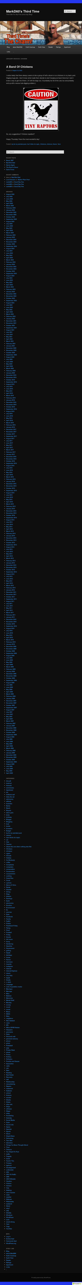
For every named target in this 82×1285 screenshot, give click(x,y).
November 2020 (11, 350)
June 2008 (9, 687)
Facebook (9, 917)
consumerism (10, 874)
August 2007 (10, 710)
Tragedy (8, 1156)
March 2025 (10, 233)
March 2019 (10, 395)
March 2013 (10, 558)
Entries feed (10, 1239)
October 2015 (10, 488)
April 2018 (9, 420)
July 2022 (9, 305)
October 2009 (10, 651)
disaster (8, 889)
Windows (9, 1215)
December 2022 (11, 294)
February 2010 (10, 642)
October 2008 (10, 678)
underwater (10, 1170)
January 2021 (10, 346)
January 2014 (10, 536)
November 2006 (11, 730)
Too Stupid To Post (12, 1152)
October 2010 (10, 624)
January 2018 (10, 427)
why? (8, 1208)
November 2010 (11, 622)
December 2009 (11, 646)
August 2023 (10, 276)
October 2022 (10, 298)
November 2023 (11, 269)
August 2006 (10, 737)
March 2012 (10, 585)
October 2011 (10, 597)
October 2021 (10, 325)
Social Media (10, 1120)
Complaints (10, 865)
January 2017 (10, 454)
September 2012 (11, 572)
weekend (9, 1204)
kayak (8, 978)
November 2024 (11, 242)
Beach (8, 808)
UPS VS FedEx (11, 1174)
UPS (7, 1172)
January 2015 (10, 509)
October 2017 (10, 434)
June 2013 (9, 551)
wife (7, 1211)
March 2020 (10, 368)
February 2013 (10, 561)
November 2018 (11, 405)
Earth (8, 901)
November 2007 (11, 703)
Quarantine (9, 1064)
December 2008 (11, 674)
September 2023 (11, 273)
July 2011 (9, 603)
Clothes (8, 858)
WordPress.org (11, 1243)
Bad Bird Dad (10, 163)
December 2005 (11, 755)
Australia (9, 804)
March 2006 (10, 748)
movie (8, 1009)
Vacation (9, 1181)
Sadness (9, 1091)
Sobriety (9, 1118)
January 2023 (10, 291)
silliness (9, 1109)
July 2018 (9, 413)
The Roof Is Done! (12, 167)
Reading (9, 1073)
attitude (8, 801)
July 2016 (9, 468)
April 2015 (9, 502)
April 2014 (9, 529)
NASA (8, 1014)
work (7, 1220)
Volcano (9, 1186)
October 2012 (10, 570)
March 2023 (10, 287)
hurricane (9, 962)
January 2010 (10, 644)
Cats (7, 842)
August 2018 (10, 411)
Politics (8, 1057)
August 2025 (10, 221)
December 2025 (11, 212)
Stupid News (10, 1136)
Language (9, 984)
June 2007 (9, 714)
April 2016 (9, 475)
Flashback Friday (12, 926)
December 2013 (11, 538)
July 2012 (9, 576)
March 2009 (10, 667)
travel (8, 1159)
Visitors (8, 1183)
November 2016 (11, 459)
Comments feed (11, 1241)
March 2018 (10, 423)
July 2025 (9, 224)
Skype (8, 1111)
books (8, 826)
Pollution (9, 1059)
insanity (8, 964)
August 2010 (10, 628)
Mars (7, 993)
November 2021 (11, 323)
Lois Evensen (10, 180)
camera (8, 835)
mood (8, 1007)
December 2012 (11, 565)
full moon (9, 939)
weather (8, 1197)
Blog (8, 47)
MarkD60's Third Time (22, 11)
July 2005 (9, 766)
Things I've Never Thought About (17, 1145)
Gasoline (9, 946)
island (8, 973)
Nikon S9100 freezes (13, 1027)
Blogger (8, 819)
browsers (9, 828)
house (8, 957)
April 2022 (9, 312)
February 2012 (10, 588)
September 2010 (11, 626)
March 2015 (10, 504)
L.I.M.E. (8, 982)
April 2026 (9, 203)
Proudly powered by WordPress (41, 1277)
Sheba (8, 1102)
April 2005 (9, 773)
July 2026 (9, 196)
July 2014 (9, 522)
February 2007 (10, 723)
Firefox (8, 923)
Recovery (9, 1077)
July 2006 (9, 739)
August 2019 (10, 384)
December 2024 (11, 239)
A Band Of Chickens (19, 67)
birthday (9, 817)
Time (8, 1147)
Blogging (9, 822)
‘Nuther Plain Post (24, 180)
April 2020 (9, 366)
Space (8, 1127)
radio (8, 1066)
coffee (8, 862)
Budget (8, 831)
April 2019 (9, 393)
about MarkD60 (17, 47)
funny (8, 941)
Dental (8, 887)
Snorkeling (9, 1116)
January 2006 (10, 753)
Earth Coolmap (30, 47)
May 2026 (9, 201)
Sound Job (9, 1125)
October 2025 (10, 217)
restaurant (9, 1088)
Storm (8, 1134)
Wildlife (8, 1213)
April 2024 (9, 258)
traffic (8, 1154)
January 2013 (10, 563)
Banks (8, 806)
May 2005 (9, 771)
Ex (7, 910)
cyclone (8, 883)
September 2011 (11, 599)
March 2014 (10, 531)
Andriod (9, 783)
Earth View (41, 47)
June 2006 (9, 741)
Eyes (7, 914)
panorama (9, 1032)
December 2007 (11, 701)
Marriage (9, 991)
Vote (7, 1188)
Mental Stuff (10, 1000)
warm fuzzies (10, 1192)
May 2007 (9, 716)
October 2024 (10, 244)
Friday (8, 935)
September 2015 (11, 490)
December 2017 (11, 429)
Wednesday (10, 1201)
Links (8, 52)
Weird (8, 1206)
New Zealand (10, 1021)
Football (9, 932)
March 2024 (10, 260)
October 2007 (10, 705)
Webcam (9, 1199)
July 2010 (9, 631)
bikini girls (9, 813)
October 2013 (10, 542)
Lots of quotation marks (14, 987)
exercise (9, 912)
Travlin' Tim (10, 1161)
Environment (10, 908)
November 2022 (11, 296)
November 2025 (11, 215)
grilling (8, 950)
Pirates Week (10, 1050)
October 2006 (10, 732)
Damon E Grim (11, 885)
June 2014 (9, 524)
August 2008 (10, 683)
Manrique (9, 989)
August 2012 (10, 574)
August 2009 (10, 655)
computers (9, 867)
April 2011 (9, 610)
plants (8, 1052)
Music (8, 1012)
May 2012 (9, 581)
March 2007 (10, 721)
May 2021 (9, 337)
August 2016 (10, 466)
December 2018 (11, 402)
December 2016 (11, 457)
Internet (8, 969)
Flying (8, 928)
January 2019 (10, 400)
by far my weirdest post (19, 144)
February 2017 (10, 452)
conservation (10, 869)
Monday (8, 1002)
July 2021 (9, 332)
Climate (8, 856)
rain (7, 1068)
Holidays (9, 955)
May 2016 (9, 472)
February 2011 (10, 615)
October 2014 (10, 515)
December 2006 (11, 728)
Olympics (9, 1030)
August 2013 (10, 547)
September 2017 (11, 436)
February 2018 (10, 425)
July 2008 (9, 685)
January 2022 (10, 319)
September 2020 (11, 355)
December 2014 (11, 511)
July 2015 (9, 495)
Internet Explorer (11, 971)
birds (8, 815)
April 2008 (9, 692)
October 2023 (10, 271)
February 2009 (10, 669)
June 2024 (9, 253)
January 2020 (10, 373)
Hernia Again (10, 165)
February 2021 (10, 343)
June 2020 (9, 362)
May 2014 (9, 527)
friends (8, 937)
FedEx (8, 921)
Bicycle (8, 810)
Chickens (43, 144)
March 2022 (10, 314)
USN (7, 1177)
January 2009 (10, 671)
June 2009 (9, 660)
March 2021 (10, 341)
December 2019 (11, 375)
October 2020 (10, 352)
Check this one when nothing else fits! (18, 847)
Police (8, 1054)
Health (8, 953)
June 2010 (9, 633)
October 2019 (10, 380)
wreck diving (10, 1222)
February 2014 (10, 533)
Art (7, 792)
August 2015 (10, 493)
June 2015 (9, 497)
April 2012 (9, 583)
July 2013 (9, 549)
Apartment (67, 47)
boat (7, 824)
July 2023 (9, 278)
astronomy (9, 799)
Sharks (8, 1100)
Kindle (8, 980)
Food (8, 930)
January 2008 (10, 698)
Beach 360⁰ (9, 160)
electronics (9, 903)
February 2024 (10, 262)
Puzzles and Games (12, 1061)
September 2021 (11, 328)
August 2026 (10, 194)
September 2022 (11, 300)
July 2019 (9, 386)
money (8, 1005)
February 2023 (10, 289)
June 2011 (9, 606)
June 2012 (9, 579)
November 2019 (11, 377)
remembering (10, 1084)
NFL (7, 1025)
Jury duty (9, 975)
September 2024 (11, 246)
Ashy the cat (10, 797)
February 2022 (10, 316)
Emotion (9, 905)
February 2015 (10, 506)
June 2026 (9, 199)
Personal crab (10, 1036)
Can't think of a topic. (33, 144)
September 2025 (11, 219)
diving (8, 892)
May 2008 (9, 689)
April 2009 (9, 664)
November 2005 (11, 757)
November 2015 (11, 486)
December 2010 (11, 619)
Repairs (8, 1086)
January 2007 (10, 726)
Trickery (8, 1163)
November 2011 (11, 594)
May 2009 (9, 662)
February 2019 (10, 398)
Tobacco (9, 1149)
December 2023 (11, 267)
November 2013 (11, 540)
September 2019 (11, 382)
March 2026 (10, 206)
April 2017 (9, 447)
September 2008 (11, 680)
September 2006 (11, 735)
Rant (7, 1070)
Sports (8, 1131)
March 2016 (10, 477)
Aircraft (8, 781)
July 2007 (9, 712)
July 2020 (9, 359)
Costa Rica (9, 878)
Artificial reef (10, 795)
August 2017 (10, 438)
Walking (9, 1190)
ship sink (9, 1104)
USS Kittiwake (10, 1179)
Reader (50, 47)
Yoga (8, 1226)
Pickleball (9, 1046)
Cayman (9, 844)
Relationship (10, 1082)
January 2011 (10, 617)
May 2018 (9, 418)
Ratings (58, 47)
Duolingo (9, 898)
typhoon (9, 1165)
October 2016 (10, 461)
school (8, 1093)
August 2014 (10, 520)
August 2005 (10, 764)
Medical (8, 996)
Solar (8, 1122)
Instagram (9, 966)
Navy (7, 1016)
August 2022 (10, 303)
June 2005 (9, 769)
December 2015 (11, 484)
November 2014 (11, 513)
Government (10, 948)
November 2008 (11, 676)
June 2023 (9, 280)
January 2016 (10, 481)
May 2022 (9, 310)
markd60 (9, 182)
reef (7, 1079)
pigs (7, 1048)
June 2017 (9, 443)
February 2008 (10, 696)
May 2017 (9, 445)
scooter (8, 1097)
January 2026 (10, 210)
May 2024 (9, 255)
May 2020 (9, 364)
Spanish (9, 1129)
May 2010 (9, 635)
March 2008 (10, 694)
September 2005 (11, 762)
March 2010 (10, 640)
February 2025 (10, 235)
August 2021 (10, 330)
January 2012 (10, 590)
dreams (8, 896)
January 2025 (10, 237)
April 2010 (9, 637)
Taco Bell (9, 1140)
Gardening (9, 944)
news (8, 1023)
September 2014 (11, 518)
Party (8, 1034)
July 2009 (9, 658)
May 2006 (9, 744)
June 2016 (9, 470)
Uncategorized (11, 1168)
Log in (8, 1236)
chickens (49, 144)
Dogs (8, 894)
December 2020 (11, 348)
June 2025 (9, 226)
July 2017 (9, 441)
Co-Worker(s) (10, 860)
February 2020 (10, 371)
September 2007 (11, 708)
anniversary (10, 788)
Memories (9, 998)
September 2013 (11, 545)
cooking (9, 876)
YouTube (9, 1229)
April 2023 (9, 285)
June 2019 (9, 389)
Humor (55, 144)
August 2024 (10, 248)
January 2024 (10, 264)
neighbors (9, 1018)
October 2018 (10, 407)
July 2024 (9, 251)
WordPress (9, 1217)
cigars (8, 853)
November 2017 (11, 432)
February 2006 (10, 750)
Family (8, 919)
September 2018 (11, 409)
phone (8, 1041)
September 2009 (11, 653)
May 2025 (9, 228)
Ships (8, 1107)
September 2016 (11, 463)
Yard (59, 144)
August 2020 (10, 357)
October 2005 (10, 760)
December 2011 (11, 592)
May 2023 (9, 282)
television (9, 1143)
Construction (10, 871)
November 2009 (11, 649)
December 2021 (11, 321)
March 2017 (10, 450)
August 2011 (10, 601)
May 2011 (9, 608)
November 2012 (11, 567)
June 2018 (9, 416)
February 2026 (10, 208)
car (7, 840)
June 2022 (9, 307)
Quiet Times (10, 169)
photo (8, 1043)
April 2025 (9, 230)
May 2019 (9, 391)
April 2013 (9, 556)
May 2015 (9, 499)
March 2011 (10, 612)
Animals (9, 785)
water (8, 1195)
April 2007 (9, 719)
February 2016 (10, 479)
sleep (8, 1113)
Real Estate (10, 1075)
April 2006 (9, 746)
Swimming (9, 1138)
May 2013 (9, 554)
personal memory (12, 1039)
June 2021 (9, 334)
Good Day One (19, 182)
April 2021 (9, 339)
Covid (8, 880)
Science (8, 1095)
